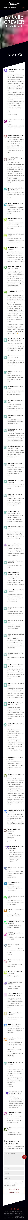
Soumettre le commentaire (14, 1190)
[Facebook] (11, 1209)
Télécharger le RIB (10, 1215)
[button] (24, 1157)
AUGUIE (9, 960)
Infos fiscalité (19, 1213)
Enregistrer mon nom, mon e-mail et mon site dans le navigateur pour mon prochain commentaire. (14, 1183)
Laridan (9, 774)
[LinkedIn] (14, 1209)
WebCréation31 (8, 1218)
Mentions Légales (9, 1213)
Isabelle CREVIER (14, 19)
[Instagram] (18, 1209)
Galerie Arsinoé (14, 846)
